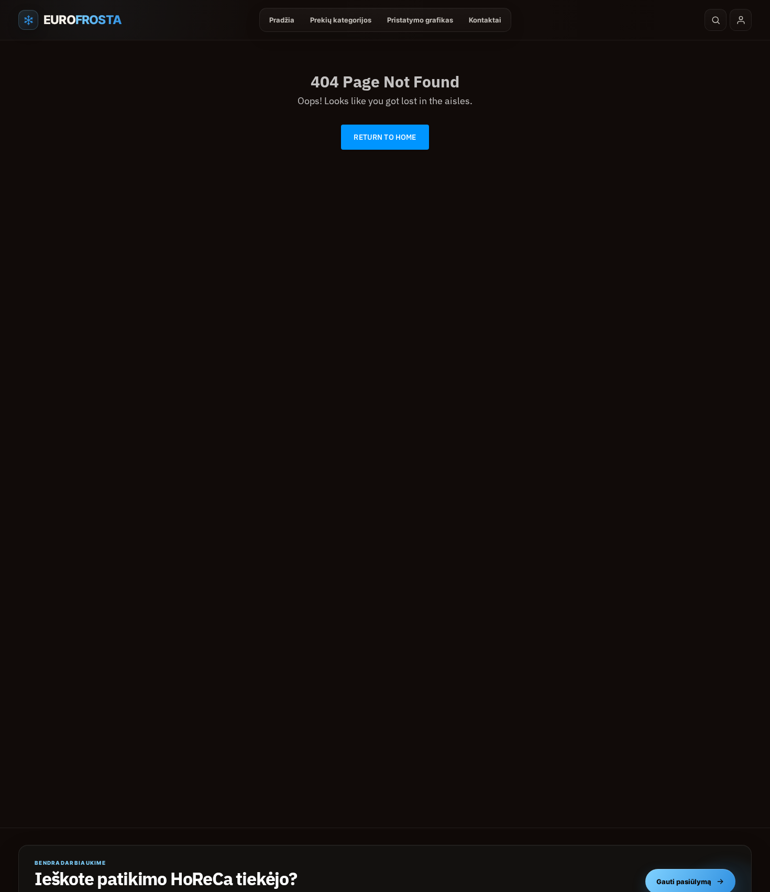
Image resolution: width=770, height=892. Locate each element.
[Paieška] (716, 20)
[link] (384, 137)
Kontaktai (485, 20)
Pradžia (281, 20)
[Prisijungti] (741, 20)
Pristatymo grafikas (420, 20)
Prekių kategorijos (340, 20)
